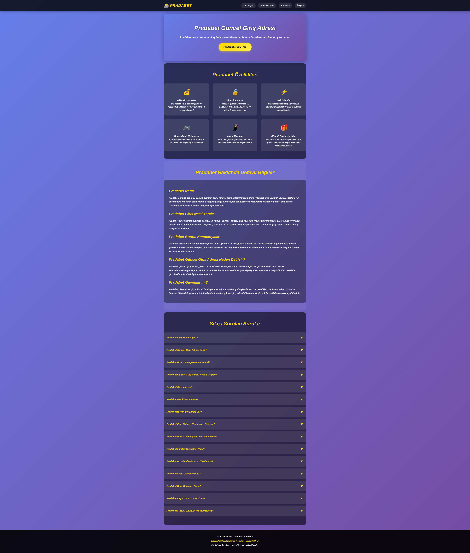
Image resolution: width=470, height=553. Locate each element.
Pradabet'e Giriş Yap (234, 47)
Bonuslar (285, 6)
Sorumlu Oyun (252, 541)
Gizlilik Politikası (218, 541)
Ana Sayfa (248, 6)
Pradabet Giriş (267, 6)
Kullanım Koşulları (235, 541)
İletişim (300, 6)
